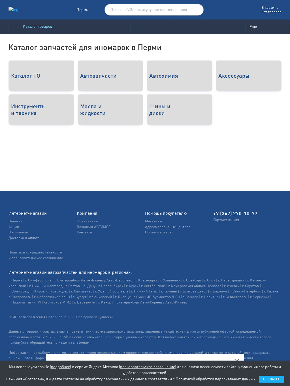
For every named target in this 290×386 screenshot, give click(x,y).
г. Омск (209, 280)
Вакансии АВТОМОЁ (94, 227)
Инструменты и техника (28, 109)
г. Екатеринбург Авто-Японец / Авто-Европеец (93, 280)
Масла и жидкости (93, 109)
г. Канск (104, 302)
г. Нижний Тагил (144, 291)
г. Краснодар (58, 291)
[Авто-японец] (111, 26)
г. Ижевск (231, 286)
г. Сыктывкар (81, 291)
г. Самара (190, 297)
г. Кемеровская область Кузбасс (194, 286)
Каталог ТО (25, 75)
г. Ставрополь (19, 297)
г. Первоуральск (231, 280)
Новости (15, 221)
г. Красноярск (146, 280)
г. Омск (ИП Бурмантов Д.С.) (156, 297)
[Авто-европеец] (150, 26)
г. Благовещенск (193, 291)
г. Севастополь (235, 297)
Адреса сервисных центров (167, 227)
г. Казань (271, 291)
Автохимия (163, 75)
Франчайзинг (88, 221)
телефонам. (81, 342)
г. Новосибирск (110, 286)
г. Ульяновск (170, 280)
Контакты (85, 232)
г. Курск (132, 286)
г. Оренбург (192, 280)
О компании (18, 232)
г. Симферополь (38, 280)
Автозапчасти (98, 75)
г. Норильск (210, 297)
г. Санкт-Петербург (245, 291)
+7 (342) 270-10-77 (235, 213)
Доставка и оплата (24, 238)
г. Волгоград (18, 291)
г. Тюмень (169, 291)
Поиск (196, 10)
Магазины (153, 221)
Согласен (271, 379)
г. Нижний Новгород (46, 286)
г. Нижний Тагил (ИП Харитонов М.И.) (39, 302)
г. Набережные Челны (52, 297)
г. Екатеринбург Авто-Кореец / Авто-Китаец (150, 302)
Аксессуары (234, 75)
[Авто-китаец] (188, 26)
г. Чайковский (100, 297)
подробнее (60, 367)
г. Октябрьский (153, 286)
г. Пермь (15, 280)
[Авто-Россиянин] (226, 26)
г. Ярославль (117, 291)
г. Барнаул (218, 291)
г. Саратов (250, 286)
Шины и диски (159, 109)
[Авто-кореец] (75, 26)
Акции (13, 227)
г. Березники (84, 302)
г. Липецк (123, 297)
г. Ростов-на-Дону (80, 286)
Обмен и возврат (159, 232)
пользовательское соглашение (147, 367)
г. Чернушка (259, 297)
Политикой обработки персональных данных (216, 379)
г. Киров (38, 291)
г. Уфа (100, 291)
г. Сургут (79, 297)
